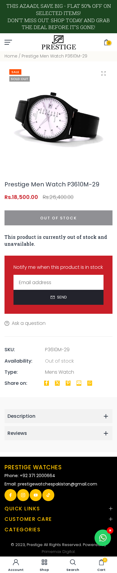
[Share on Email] (78, 383)
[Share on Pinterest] (68, 383)
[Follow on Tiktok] (48, 495)
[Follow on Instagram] (23, 495)
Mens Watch (59, 372)
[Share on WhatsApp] (89, 383)
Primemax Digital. (58, 551)
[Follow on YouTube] (36, 495)
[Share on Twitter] (57, 383)
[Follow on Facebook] (10, 495)
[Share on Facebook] (46, 383)
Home (10, 56)
